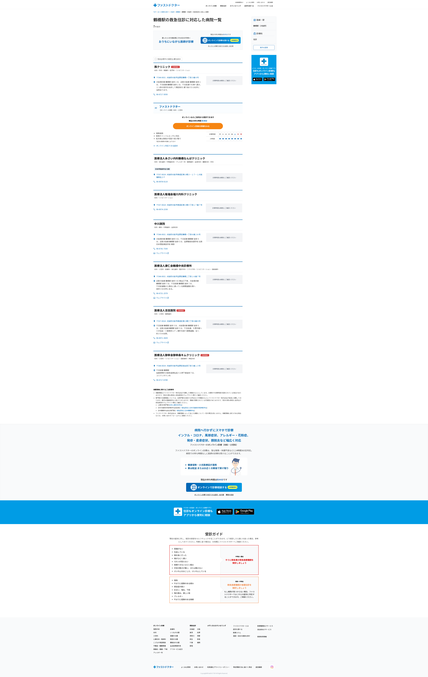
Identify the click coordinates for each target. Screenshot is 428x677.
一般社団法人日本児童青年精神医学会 (193, 408)
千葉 (191, 642)
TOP (154, 12)
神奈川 (192, 636)
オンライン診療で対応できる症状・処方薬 (220, 46)
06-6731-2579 (162, 293)
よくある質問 (250, 2)
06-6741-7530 (162, 248)
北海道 (192, 629)
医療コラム (237, 632)
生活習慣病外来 (175, 646)
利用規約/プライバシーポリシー (218, 667)
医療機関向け (239, 2)
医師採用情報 (262, 636)
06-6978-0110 (162, 181)
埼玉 (191, 639)
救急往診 (223, 6)
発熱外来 (156, 629)
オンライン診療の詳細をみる (198, 126)
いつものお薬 (174, 632)
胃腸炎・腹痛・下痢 (160, 649)
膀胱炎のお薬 (174, 642)
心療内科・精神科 (159, 639)
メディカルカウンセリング (216, 625)
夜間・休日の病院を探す (241, 636)
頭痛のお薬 (174, 636)
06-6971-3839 (162, 338)
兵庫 (198, 632)
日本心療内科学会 (175, 405)
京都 (198, 636)
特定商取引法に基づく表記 (242, 667)
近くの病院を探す (163, 12)
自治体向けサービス (264, 629)
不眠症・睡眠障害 (159, 646)
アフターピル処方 (176, 649)
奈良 (198, 639)
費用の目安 (230, 495)
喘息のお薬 (174, 639)
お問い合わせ (261, 2)
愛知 (191, 646)
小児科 (155, 636)
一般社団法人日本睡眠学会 (185, 410)
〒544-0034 (178, 365)
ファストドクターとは (265, 6)
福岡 (198, 642)
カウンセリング (235, 6)
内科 (154, 632)
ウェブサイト (161, 253)
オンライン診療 (211, 6)
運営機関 (270, 2)
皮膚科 (172, 629)
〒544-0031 (177, 77)
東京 (191, 632)
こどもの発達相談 (159, 642)
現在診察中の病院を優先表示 (169, 59)
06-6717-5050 (162, 94)
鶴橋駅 (178, 12)
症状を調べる (249, 6)
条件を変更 (264, 47)
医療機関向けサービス (265, 626)
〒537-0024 (179, 205)
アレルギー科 (158, 652)
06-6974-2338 (162, 209)
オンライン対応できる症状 (167, 145)
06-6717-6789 (162, 380)
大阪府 (172, 12)
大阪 (198, 629)
